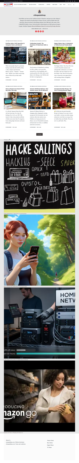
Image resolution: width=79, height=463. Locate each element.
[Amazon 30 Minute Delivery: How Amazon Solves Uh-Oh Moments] (39, 100)
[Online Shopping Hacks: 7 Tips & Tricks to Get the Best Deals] (39, 177)
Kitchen (48, 4)
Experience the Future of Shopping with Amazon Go (13, 432)
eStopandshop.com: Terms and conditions (16, 444)
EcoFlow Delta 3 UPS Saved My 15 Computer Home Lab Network (16, 359)
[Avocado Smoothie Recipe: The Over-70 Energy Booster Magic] (64, 100)
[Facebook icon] (36, 31)
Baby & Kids (55, 4)
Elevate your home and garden (20, 4)
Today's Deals (50, 440)
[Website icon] (41, 31)
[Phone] (74, 1)
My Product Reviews (55, 26)
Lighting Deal (41, 4)
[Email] (72, 1)
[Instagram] (70, 1)
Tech (64, 4)
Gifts (61, 4)
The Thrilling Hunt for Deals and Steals (14, 86)
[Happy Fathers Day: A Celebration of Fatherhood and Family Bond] (64, 55)
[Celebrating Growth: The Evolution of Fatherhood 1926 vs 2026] (39, 56)
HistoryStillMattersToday (38, 26)
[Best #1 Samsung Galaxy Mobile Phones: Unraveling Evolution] (39, 250)
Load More (39, 134)
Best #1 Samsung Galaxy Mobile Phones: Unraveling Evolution (15, 286)
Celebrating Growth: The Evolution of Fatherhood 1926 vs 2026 (39, 45)
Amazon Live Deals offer (13, 1)
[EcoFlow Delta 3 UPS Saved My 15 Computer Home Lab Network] (15, 55)
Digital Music (50, 445)
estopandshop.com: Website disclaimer (15, 442)
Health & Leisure (32, 4)
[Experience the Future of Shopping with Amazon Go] (39, 396)
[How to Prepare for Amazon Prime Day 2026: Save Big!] (15, 100)
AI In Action (47, 26)
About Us (8, 440)
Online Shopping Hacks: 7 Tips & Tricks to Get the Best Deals (15, 213)
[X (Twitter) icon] (43, 31)
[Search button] (74, 4)
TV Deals (49, 447)
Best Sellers (50, 442)
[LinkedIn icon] (38, 31)
